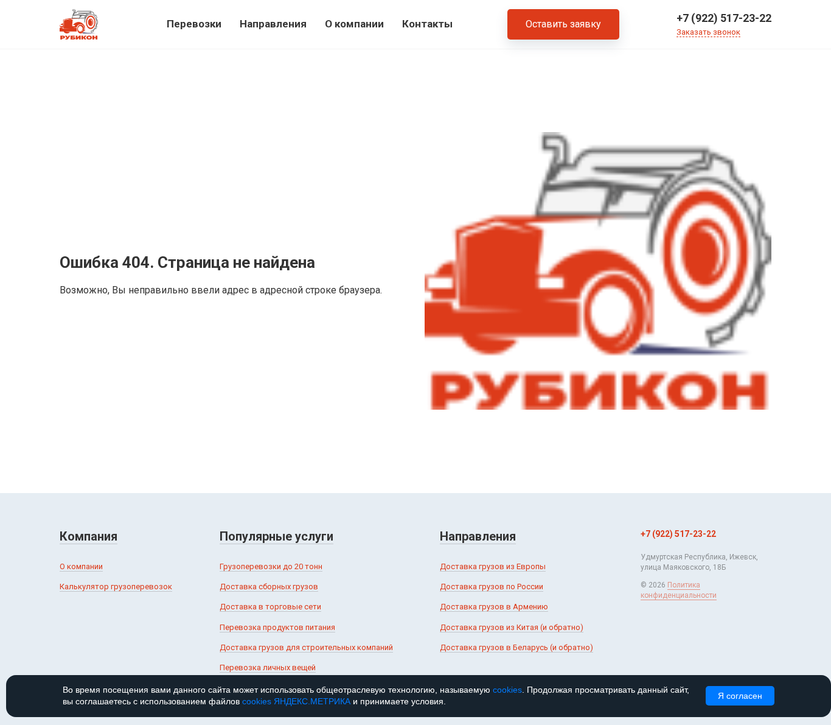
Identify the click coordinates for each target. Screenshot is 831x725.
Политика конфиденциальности (679, 590)
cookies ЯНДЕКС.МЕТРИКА (296, 701)
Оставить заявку (563, 24)
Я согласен (740, 696)
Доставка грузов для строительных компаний (306, 647)
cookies (507, 690)
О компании (354, 24)
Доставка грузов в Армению (494, 606)
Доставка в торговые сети (270, 606)
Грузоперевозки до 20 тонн (271, 566)
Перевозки (194, 24)
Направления (273, 24)
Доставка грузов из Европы (493, 566)
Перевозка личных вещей (268, 667)
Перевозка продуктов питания (277, 627)
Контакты (427, 24)
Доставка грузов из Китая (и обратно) (511, 627)
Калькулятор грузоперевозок (116, 586)
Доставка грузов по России (491, 586)
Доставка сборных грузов (269, 586)
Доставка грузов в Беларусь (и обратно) (516, 647)
